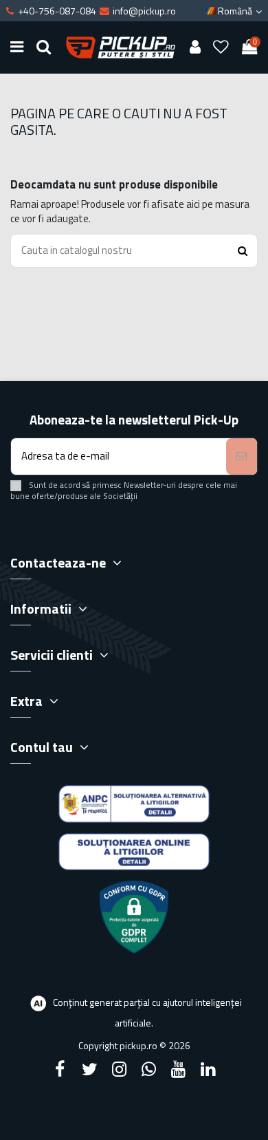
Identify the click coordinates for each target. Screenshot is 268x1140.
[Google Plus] (149, 1069)
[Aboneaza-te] (241, 456)
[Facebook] (60, 1069)
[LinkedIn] (208, 1069)
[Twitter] (89, 1069)
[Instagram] (119, 1069)
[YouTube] (179, 1069)
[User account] (195, 48)
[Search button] (242, 251)
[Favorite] (221, 48)
